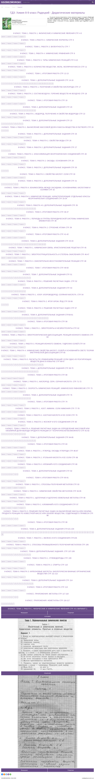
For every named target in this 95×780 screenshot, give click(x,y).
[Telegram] (6, 774)
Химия (13, 7)
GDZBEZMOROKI (11, 2)
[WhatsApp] (10, 774)
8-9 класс (7, 7)
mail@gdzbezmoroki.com (88, 778)
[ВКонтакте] (2, 774)
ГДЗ (2, 7)
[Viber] (8, 774)
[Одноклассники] (4, 774)
